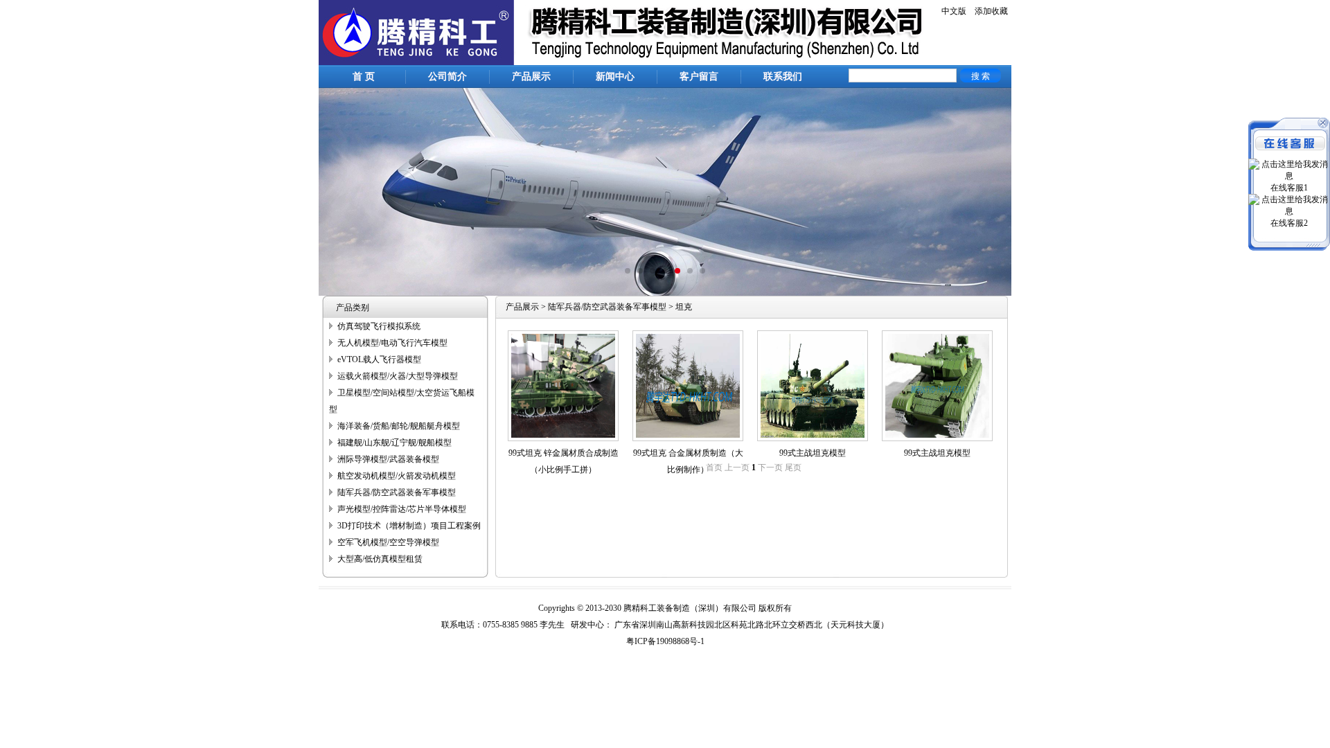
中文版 (953, 11)
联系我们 (782, 76)
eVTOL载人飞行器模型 (379, 359)
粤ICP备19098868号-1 (665, 641)
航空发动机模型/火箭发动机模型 (396, 476)
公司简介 (447, 76)
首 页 (364, 76)
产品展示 (531, 76)
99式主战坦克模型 (812, 453)
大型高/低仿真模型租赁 (380, 559)
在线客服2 (1289, 223)
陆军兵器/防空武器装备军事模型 (396, 492)
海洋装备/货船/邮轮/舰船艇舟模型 (398, 426)
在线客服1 (1289, 188)
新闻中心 (615, 76)
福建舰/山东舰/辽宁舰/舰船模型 (394, 442)
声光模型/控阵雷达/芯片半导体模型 (401, 509)
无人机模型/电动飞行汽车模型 (392, 343)
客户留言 (699, 76)
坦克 (683, 307)
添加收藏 (991, 11)
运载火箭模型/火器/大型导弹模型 (397, 376)
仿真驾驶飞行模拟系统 (378, 326)
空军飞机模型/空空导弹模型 (388, 542)
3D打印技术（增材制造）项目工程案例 (409, 526)
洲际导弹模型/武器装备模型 (388, 459)
